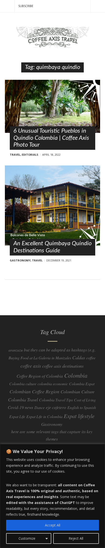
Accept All (52, 525)
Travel (15, 154)
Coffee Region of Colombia (40, 376)
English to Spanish (81, 407)
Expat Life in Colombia (44, 416)
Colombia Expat (81, 383)
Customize (27, 538)
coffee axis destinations (63, 366)
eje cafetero (56, 407)
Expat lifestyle (79, 416)
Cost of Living (85, 399)
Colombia (75, 375)
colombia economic (53, 383)
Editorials (30, 154)
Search (97, 6)
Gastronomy (20, 260)
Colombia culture (22, 383)
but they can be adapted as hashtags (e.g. (59, 350)
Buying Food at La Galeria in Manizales (40, 357)
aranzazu (16, 349)
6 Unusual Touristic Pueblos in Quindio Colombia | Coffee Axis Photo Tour (51, 138)
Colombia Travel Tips (56, 399)
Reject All (76, 538)
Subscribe (25, 6)
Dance (39, 407)
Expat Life (17, 416)
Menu (7, 6)
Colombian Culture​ (77, 392)
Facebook (52, 307)
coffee (90, 357)
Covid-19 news (20, 407)
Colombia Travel (23, 399)
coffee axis (31, 365)
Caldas (78, 357)
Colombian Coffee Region (34, 391)
